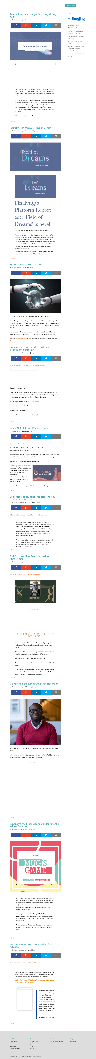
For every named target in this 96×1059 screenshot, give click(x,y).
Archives (32, 1048)
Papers (52, 5)
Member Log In (71, 5)
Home (32, 5)
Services (44, 5)
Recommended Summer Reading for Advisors (30, 945)
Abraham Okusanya (18, 20)
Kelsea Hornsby (16, 267)
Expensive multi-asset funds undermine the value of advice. (34, 825)
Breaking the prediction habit (26, 264)
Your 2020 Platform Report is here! (29, 428)
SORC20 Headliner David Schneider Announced (29, 557)
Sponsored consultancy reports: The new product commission (33, 498)
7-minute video (35, 401)
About (38, 5)
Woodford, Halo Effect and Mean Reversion (34, 683)
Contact (32, 1046)
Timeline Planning (34, 1043)
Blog (60, 5)
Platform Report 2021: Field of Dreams (31, 127)
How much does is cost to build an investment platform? (29, 348)
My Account (53, 1043)
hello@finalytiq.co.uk (39, 415)
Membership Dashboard (56, 1041)
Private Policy (73, 1041)
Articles (35, 502)
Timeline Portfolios (34, 1041)
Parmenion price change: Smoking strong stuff (33, 15)
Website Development (34, 1056)
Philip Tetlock (22, 338)
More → (13, 121)
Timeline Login (82, 5)
